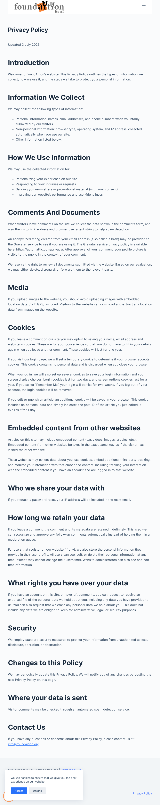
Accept (19, 790)
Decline (37, 790)
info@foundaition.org (23, 744)
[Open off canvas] (144, 7)
